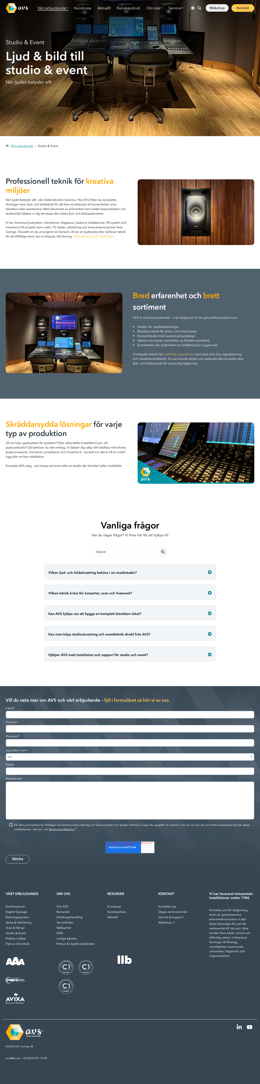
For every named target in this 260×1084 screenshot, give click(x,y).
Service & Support (170, 917)
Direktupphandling (70, 917)
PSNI (60, 933)
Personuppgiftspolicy (61, 829)
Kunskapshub (128, 8)
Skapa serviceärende (172, 912)
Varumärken (65, 922)
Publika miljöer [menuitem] (16, 938)
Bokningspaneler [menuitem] (17, 917)
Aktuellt (104, 8)
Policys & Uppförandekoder (76, 944)
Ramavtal (63, 912)
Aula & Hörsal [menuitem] (15, 928)
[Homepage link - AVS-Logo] (25, 1038)
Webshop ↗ (166, 922)
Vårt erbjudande (22, 146)
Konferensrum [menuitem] (15, 906)
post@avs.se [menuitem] (13, 1058)
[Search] (199, 8)
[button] (239, 1028)
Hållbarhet (64, 928)
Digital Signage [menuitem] (16, 912)
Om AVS (62, 906)
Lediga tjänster (67, 938)
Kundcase (82, 8)
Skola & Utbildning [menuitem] (18, 922)
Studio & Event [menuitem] (16, 933)
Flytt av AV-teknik (18, 944)
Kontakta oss (167, 906)
